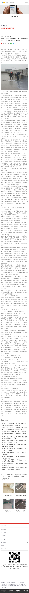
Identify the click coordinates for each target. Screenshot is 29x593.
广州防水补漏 (4, 587)
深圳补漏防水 (22, 584)
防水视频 (3, 532)
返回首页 (25, 591)
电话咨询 (3, 591)
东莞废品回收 (10, 582)
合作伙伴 (3, 542)
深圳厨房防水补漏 (20, 511)
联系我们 (3, 549)
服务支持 (3, 539)
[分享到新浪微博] (9, 43)
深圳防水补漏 (16, 582)
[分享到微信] (11, 43)
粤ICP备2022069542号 (15, 566)
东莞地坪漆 (10, 585)
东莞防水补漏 (4, 584)
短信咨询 (11, 591)
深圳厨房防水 (8, 511)
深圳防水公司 (15, 584)
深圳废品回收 (16, 585)
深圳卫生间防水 (8, 495)
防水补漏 (3, 529)
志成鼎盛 (22, 582)
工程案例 (3, 535)
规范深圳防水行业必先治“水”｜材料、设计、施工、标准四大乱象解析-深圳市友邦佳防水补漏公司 (14, 433)
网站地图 (10, 584)
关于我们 (3, 526)
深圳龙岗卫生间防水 (20, 495)
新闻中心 (3, 545)
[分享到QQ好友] (13, 43)
